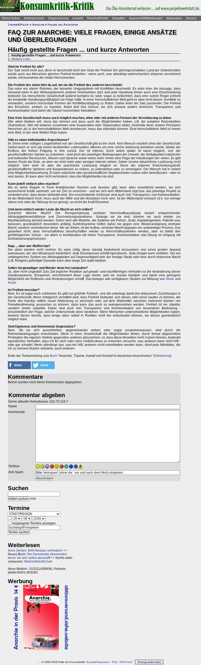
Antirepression (34, 18)
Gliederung (162, 356)
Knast (12, 282)
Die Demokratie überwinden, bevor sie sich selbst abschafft (38, 556)
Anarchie (38, 24)
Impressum (103, 662)
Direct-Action (11, 18)
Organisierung (58, 18)
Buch (53, 356)
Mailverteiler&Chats (38, 561)
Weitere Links (20, 59)
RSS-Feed (126, 662)
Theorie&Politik (97, 18)
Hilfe (33, 499)
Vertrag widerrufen (149, 662)
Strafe (170, 279)
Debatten (118, 18)
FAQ (114, 662)
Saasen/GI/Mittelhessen (146, 18)
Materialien (174, 18)
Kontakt (91, 662)
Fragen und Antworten (63, 24)
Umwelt (77, 18)
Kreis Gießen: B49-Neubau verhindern (35, 550)
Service (191, 18)
